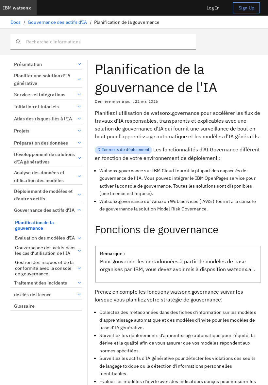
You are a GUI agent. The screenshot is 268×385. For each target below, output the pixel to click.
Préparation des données (41, 143)
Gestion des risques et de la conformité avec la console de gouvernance (44, 268)
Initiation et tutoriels (36, 107)
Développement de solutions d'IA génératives (44, 158)
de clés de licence (33, 295)
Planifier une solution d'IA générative (42, 79)
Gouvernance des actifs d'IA (57, 22)
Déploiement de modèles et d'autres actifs (43, 195)
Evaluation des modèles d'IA (45, 238)
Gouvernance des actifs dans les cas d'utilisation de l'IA (45, 250)
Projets (22, 131)
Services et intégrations (39, 95)
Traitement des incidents (40, 283)
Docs (15, 22)
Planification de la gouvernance (34, 225)
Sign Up (246, 8)
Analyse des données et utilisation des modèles (39, 176)
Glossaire (24, 306)
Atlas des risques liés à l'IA (43, 119)
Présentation (28, 64)
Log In (213, 7)
